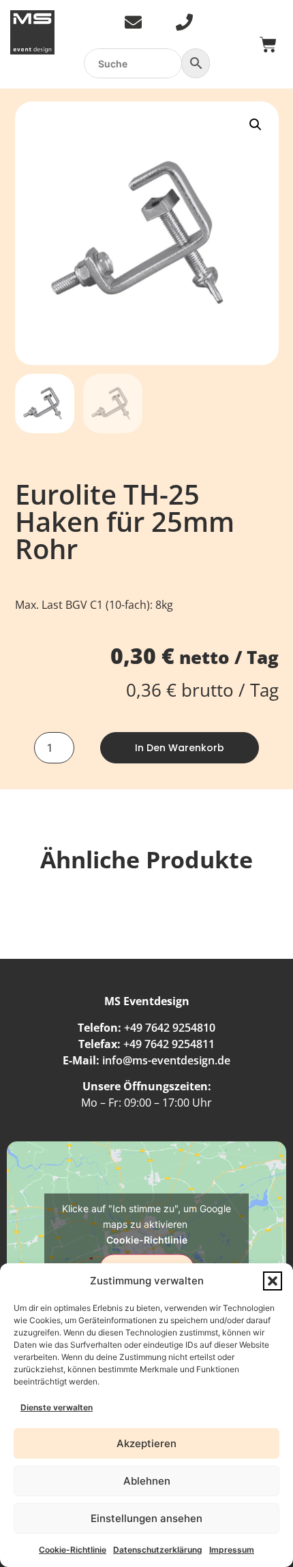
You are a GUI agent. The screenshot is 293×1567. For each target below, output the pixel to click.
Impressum (231, 1550)
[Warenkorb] (268, 44)
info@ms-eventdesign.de (166, 1060)
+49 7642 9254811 (169, 1043)
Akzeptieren (146, 1443)
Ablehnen (146, 1480)
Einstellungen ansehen (146, 1518)
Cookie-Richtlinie (72, 1550)
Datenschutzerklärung (157, 1550)
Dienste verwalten (56, 1407)
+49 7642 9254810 (169, 1027)
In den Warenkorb (179, 748)
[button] (272, 1281)
